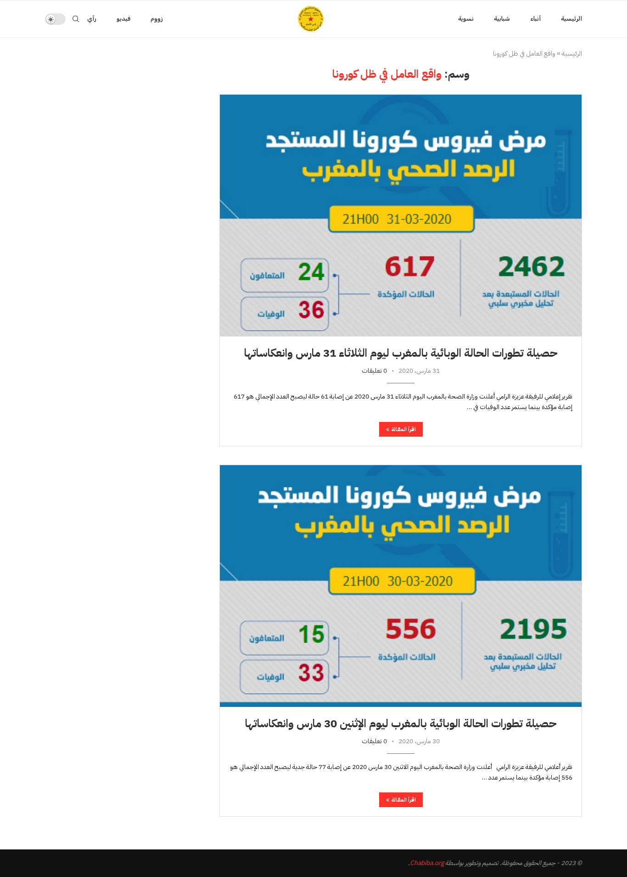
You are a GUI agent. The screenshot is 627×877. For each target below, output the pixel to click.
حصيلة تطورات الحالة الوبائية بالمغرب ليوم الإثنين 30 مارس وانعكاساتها (401, 723)
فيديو (123, 18)
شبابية (502, 18)
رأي (91, 18)
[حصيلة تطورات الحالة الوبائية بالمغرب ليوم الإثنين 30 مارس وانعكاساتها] (400, 586)
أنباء (535, 18)
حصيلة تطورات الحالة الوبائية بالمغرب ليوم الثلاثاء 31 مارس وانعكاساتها (401, 353)
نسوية (466, 18)
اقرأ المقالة (404, 429)
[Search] (75, 18)
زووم (157, 18)
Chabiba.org (427, 863)
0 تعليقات (374, 371)
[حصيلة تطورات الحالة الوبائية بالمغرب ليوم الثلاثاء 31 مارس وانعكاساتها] (400, 215)
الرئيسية (571, 18)
